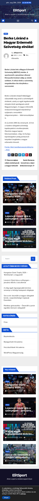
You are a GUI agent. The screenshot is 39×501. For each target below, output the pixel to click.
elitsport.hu (18, 53)
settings (23, 494)
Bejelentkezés (9, 336)
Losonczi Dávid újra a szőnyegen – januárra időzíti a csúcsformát (18, 219)
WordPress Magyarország (13, 353)
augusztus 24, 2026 (14, 461)
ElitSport (19, 10)
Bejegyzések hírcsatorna (13, 342)
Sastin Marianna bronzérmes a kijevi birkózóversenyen (27, 163)
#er (27, 55)
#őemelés (15, 58)
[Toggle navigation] (18, 20)
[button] (32, 20)
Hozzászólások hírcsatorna (14, 347)
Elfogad (6, 497)
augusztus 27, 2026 (14, 391)
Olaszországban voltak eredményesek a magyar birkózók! (12, 163)
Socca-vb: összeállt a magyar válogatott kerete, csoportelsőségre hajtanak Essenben (19, 298)
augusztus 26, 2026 (14, 414)
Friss (5, 33)
